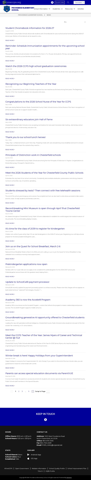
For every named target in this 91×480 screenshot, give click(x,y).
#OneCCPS (8, 468)
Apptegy (69, 477)
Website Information (39, 468)
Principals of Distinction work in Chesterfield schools (33, 155)
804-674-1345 (48, 441)
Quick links (60, 2)
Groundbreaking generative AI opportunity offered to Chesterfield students (45, 317)
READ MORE (10, 40)
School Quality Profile (57, 468)
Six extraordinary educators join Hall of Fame (29, 119)
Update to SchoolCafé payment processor (27, 282)
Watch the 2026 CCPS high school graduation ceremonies (35, 66)
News (49, 15)
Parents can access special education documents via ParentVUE (39, 373)
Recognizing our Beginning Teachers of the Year (30, 84)
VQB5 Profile (50, 471)
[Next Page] (33, 391)
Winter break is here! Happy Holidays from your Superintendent (39, 355)
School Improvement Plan (77, 468)
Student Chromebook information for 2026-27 (29, 28)
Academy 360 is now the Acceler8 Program (27, 299)
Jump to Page (40, 391)
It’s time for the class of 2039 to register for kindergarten (35, 228)
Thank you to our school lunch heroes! (25, 137)
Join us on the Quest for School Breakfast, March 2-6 (32, 246)
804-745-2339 (45, 443)
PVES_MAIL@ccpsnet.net (52, 445)
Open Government (22, 468)
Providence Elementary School (30, 15)
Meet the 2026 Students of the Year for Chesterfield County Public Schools (44, 172)
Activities (81, 9)
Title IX (40, 471)
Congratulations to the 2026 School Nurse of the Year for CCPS (38, 101)
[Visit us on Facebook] (52, 2)
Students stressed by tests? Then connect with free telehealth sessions (42, 190)
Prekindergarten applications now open (26, 264)
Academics (56, 9)
